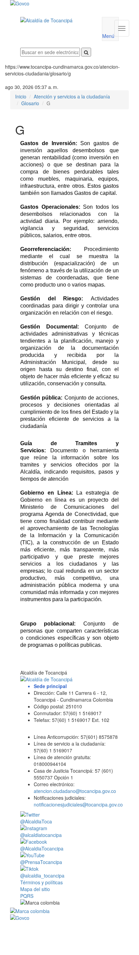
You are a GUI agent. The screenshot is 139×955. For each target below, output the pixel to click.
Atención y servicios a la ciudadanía (72, 96)
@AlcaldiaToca (36, 821)
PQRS (26, 895)
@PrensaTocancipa (41, 862)
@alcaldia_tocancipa (42, 875)
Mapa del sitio (35, 889)
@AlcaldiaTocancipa (41, 848)
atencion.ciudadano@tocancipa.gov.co (75, 791)
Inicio (20, 96)
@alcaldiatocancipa (41, 835)
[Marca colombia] (69, 911)
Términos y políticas (41, 882)
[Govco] (59, 3)
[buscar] (86, 52)
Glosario (30, 103)
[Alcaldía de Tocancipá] (56, 20)
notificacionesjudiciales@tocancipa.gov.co (78, 804)
